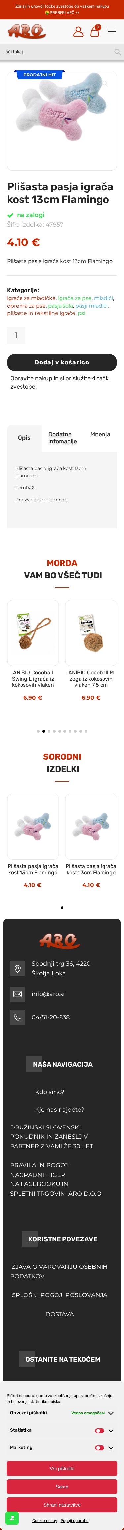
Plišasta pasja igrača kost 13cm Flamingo (33, 869)
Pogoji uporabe (75, 1520)
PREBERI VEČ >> (64, 12)
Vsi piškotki (62, 1468)
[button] (105, 84)
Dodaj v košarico (62, 362)
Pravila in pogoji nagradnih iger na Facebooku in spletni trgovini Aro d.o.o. (56, 1179)
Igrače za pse (75, 298)
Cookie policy (44, 1520)
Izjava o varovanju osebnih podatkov (59, 1271)
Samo (62, 1486)
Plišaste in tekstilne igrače (41, 313)
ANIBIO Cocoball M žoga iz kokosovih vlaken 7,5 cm (91, 678)
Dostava (59, 1314)
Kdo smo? (49, 1092)
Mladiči (103, 298)
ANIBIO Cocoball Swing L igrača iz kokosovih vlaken (33, 678)
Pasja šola (60, 306)
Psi (81, 313)
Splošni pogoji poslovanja (59, 1295)
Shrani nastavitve (62, 1505)
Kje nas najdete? (59, 1109)
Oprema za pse (26, 306)
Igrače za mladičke (31, 298)
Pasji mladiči (91, 306)
